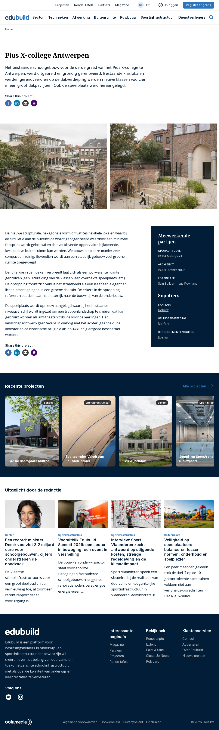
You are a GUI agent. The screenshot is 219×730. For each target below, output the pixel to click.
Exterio (151, 644)
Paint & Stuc (155, 650)
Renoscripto (155, 639)
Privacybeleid (133, 722)
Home (9, 29)
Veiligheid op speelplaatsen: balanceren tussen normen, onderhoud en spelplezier (185, 549)
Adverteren (190, 644)
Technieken (58, 17)
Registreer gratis (198, 5)
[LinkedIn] (8, 697)
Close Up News (157, 656)
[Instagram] (20, 697)
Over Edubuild (192, 650)
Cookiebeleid (110, 722)
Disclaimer (153, 722)
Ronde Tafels (83, 5)
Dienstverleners (192, 17)
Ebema (163, 337)
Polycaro (152, 661)
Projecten (62, 5)
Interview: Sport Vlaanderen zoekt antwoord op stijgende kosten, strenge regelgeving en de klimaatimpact (132, 552)
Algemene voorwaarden (80, 722)
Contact (188, 639)
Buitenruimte (105, 17)
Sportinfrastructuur (157, 17)
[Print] (34, 103)
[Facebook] (8, 103)
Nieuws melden (193, 656)
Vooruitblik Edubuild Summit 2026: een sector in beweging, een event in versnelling (82, 547)
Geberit (163, 310)
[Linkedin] (17, 103)
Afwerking (81, 17)
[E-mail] (25, 103)
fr (147, 5)
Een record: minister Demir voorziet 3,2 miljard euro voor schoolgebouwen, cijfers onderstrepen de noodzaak (29, 552)
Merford (164, 323)
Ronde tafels (119, 662)
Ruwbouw (128, 17)
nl (140, 5)
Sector (38, 17)
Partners (104, 5)
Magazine (122, 5)
